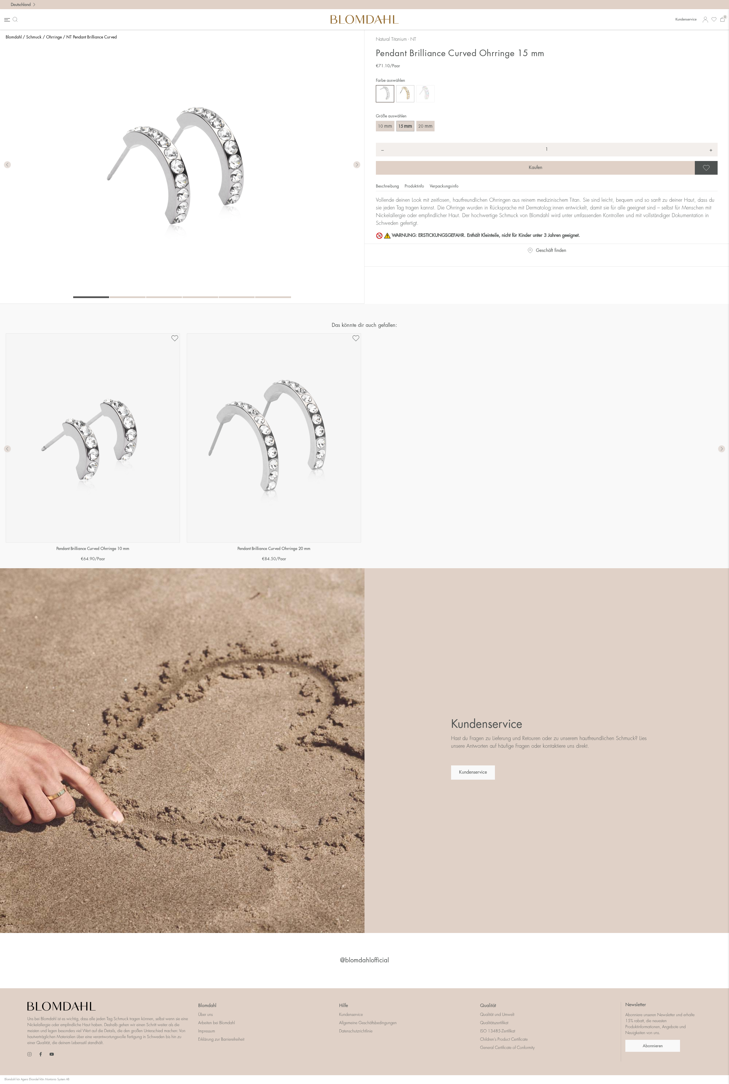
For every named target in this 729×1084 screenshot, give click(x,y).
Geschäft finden (551, 250)
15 (405, 126)
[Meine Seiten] (705, 19)
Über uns (205, 1014)
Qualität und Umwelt (497, 1014)
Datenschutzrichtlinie (355, 1031)
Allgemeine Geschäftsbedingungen (368, 1023)
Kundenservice (686, 19)
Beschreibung (388, 186)
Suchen (16, 19)
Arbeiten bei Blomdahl (216, 1023)
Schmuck (34, 37)
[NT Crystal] (385, 93)
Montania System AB (57, 1079)
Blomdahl (14, 37)
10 (385, 126)
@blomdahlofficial (364, 960)
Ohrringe (54, 37)
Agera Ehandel (30, 1079)
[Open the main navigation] (6, 19)
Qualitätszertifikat (494, 1023)
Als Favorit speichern (717, 168)
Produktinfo (415, 186)
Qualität (488, 1005)
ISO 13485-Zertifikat (497, 1031)
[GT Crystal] (405, 93)
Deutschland (21, 5)
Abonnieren (653, 1046)
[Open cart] (722, 19)
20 (425, 126)
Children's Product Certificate (504, 1039)
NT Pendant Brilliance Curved (91, 37)
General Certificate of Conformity (507, 1048)
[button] (356, 165)
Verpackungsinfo (444, 186)
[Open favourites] (714, 19)
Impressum (206, 1031)
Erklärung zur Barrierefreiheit (221, 1039)
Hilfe (343, 1005)
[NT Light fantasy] (425, 93)
